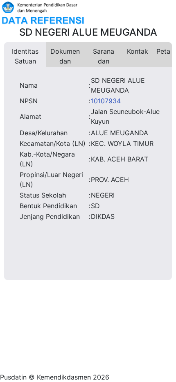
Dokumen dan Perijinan (65, 57)
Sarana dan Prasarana (103, 57)
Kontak (137, 51)
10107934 (106, 101)
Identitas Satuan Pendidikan (25, 57)
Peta (163, 51)
